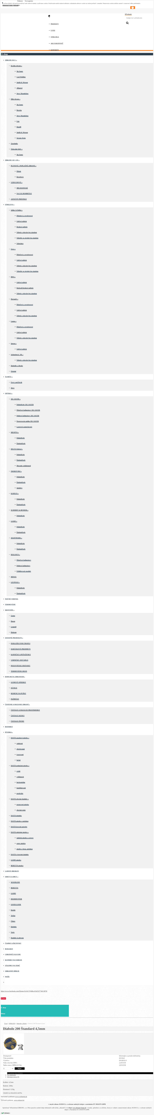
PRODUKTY (55, 24)
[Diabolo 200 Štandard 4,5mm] (13, 1053)
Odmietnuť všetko (8, 5)
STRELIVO (12, 1023)
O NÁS (53, 30)
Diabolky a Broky (22, 1023)
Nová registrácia (29, 1)
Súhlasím (15, 5)
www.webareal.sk (21, 1096)
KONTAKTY (55, 50)
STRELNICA (55, 37)
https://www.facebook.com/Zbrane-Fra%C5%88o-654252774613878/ (24, 991)
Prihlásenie (20, 1)
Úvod (5, 1023)
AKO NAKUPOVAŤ (57, 43)
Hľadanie (128, 14)
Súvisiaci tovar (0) (13, 1077)
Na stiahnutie (11, 1075)
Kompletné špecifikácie (15, 1073)
